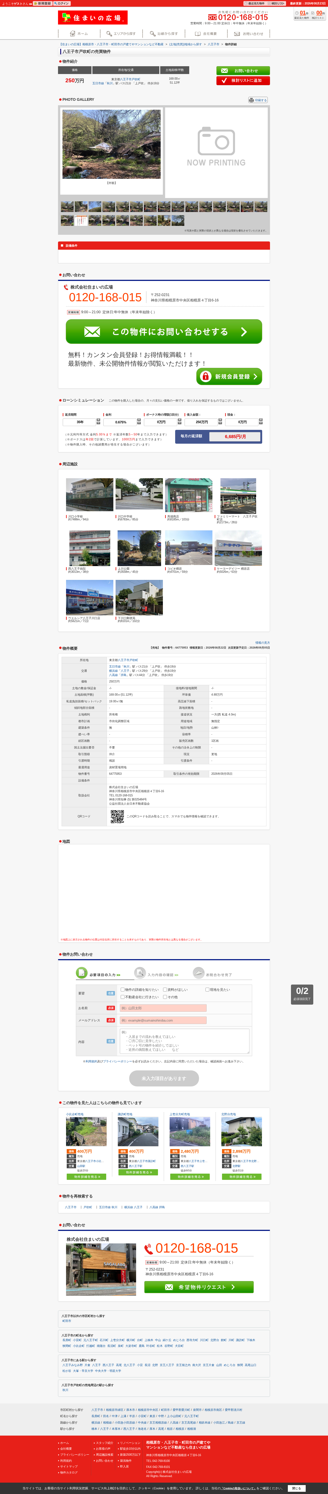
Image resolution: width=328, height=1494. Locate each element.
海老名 (142, 1428)
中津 (115, 1416)
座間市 (197, 1410)
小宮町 (77, 1340)
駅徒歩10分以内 (130, 1448)
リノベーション (130, 1443)
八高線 (113, 675)
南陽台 (101, 1346)
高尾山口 (250, 1365)
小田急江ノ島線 (223, 1422)
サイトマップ (69, 1466)
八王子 (125, 670)
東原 (152, 1416)
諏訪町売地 (125, 1114)
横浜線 (113, 670)
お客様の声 (103, 1448)
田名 (106, 1416)
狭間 (240, 1365)
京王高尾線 (188, 1422)
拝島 (124, 675)
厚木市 (130, 1410)
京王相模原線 (158, 1422)
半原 (132, 1416)
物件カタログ (69, 1472)
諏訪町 (152, 1161)
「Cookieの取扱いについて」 (238, 1488)
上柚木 (149, 1340)
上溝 (123, 1416)
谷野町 (168, 1346)
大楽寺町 (131, 1346)
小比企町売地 (74, 1114)
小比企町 (101, 1161)
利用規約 (91, 1061)
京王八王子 (167, 1365)
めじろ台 (179, 1340)
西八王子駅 (135, 1166)
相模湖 (191, 1428)
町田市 (66, 1321)
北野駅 (237, 1166)
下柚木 (251, 1340)
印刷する (261, 100)
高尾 (119, 1365)
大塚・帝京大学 (83, 1370)
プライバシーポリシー (117, 1061)
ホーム (64, 1443)
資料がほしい (178, 989)
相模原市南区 (213, 1410)
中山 (158, 1340)
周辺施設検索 (104, 1454)
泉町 (121, 1346)
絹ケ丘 (167, 1340)
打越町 (90, 1346)
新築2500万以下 (130, 1454)
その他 (173, 997)
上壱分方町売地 (180, 1114)
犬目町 (179, 1346)
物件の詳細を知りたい (142, 989)
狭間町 (66, 1346)
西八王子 (108, 1365)
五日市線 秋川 (108, 1207)
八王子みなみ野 (72, 1365)
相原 (170, 1428)
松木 (160, 1346)
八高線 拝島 (157, 1207)
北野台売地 (228, 1114)
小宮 (140, 1365)
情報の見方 (262, 642)
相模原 (180, 1428)
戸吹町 (136, 79)
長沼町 (111, 1346)
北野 (155, 1365)
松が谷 (66, 1370)
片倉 (87, 1365)
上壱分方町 (206, 1161)
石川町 (104, 1340)
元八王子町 (90, 1340)
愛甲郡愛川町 (181, 1410)
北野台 (255, 1161)
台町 (140, 1340)
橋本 (94, 1428)
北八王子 (129, 1365)
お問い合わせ (104, 1460)
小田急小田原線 (125, 1422)
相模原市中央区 (148, 1410)
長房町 (66, 1340)
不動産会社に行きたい (142, 997)
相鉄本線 (204, 1422)
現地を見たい (220, 989)
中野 (161, 1416)
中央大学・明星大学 (108, 1370)
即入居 (124, 1466)
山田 (219, 1365)
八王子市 (126, 79)
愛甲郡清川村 (233, 1410)
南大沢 (196, 1365)
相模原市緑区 (114, 1410)
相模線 (107, 1422)
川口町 (204, 1340)
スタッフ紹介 (104, 1443)
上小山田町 (174, 1416)
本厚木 (116, 1428)
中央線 (142, 1422)
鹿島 (142, 1346)
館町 (224, 1340)
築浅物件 (126, 1460)
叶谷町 (150, 1346)
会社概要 (66, 1448)
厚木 (152, 1428)
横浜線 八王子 (133, 1207)
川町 (231, 1340)
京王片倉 (208, 1365)
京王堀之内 (183, 1365)
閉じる (296, 1488)
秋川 (110, 83)
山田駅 (81, 1166)
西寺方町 (192, 1340)
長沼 (147, 1365)
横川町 (131, 1340)
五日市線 (98, 83)
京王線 (241, 1422)
